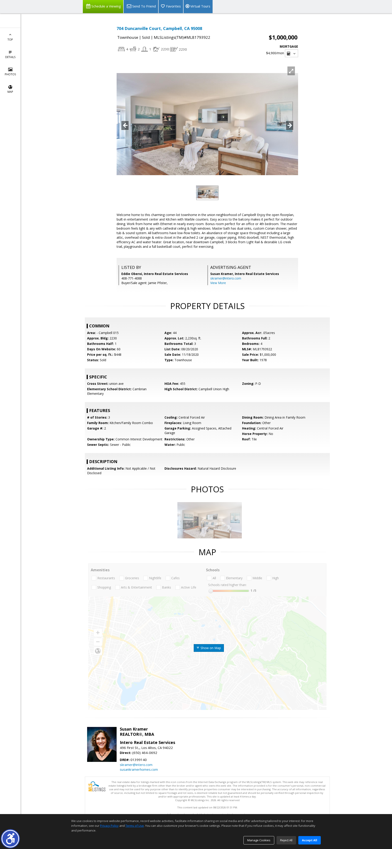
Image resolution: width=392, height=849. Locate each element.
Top (10, 40)
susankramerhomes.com (139, 769)
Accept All (309, 840)
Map (10, 92)
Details (10, 57)
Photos (10, 74)
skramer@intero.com (225, 278)
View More (218, 283)
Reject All (286, 840)
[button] (10, 838)
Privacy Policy (109, 826)
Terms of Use (134, 826)
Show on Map (210, 648)
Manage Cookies (258, 840)
